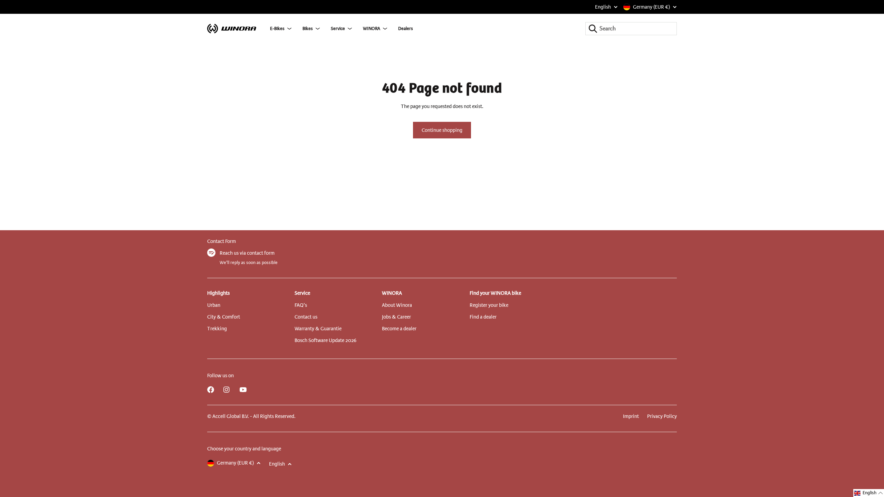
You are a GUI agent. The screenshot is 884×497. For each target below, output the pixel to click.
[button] (868, 493)
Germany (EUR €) (651, 7)
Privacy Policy (662, 416)
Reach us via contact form (247, 253)
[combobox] (631, 28)
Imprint (631, 416)
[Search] (593, 29)
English (603, 7)
